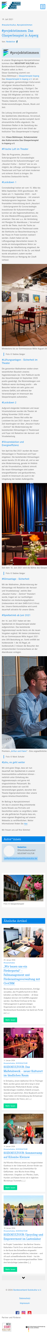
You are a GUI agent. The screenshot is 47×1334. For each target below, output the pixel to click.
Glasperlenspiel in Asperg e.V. (19, 79)
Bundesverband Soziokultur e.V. (27, 1290)
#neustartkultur (9, 25)
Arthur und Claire (19, 751)
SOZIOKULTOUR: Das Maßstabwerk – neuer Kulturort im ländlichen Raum (23, 1071)
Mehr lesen (10, 1020)
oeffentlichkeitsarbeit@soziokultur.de (20, 858)
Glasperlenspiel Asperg (29, 76)
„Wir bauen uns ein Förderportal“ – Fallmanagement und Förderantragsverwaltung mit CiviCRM (22, 975)
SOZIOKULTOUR (21, 1063)
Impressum (25, 1303)
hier (25, 823)
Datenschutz (24, 1298)
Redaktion (21, 847)
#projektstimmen (24, 25)
